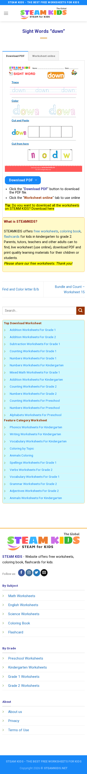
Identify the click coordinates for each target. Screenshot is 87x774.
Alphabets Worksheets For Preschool (35, 415)
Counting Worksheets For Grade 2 (33, 386)
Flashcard (15, 632)
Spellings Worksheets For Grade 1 (33, 462)
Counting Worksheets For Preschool (35, 400)
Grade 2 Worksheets (23, 686)
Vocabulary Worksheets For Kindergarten (38, 441)
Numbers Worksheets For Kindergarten (37, 365)
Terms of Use (18, 730)
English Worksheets (23, 605)
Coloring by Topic (22, 448)
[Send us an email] (44, 572)
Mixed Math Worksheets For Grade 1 (35, 372)
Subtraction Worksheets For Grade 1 (35, 344)
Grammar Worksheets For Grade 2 (33, 484)
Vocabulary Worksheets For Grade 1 (35, 476)
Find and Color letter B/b (20, 289)
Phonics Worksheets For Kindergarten (36, 427)
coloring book (70, 231)
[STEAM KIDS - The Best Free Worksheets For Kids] (43, 13)
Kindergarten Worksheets (27, 667)
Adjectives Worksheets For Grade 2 (34, 491)
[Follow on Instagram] (29, 572)
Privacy (13, 721)
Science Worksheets (23, 614)
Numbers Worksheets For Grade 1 (33, 358)
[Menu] (6, 13)
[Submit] (80, 311)
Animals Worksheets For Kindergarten (36, 498)
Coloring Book (19, 623)
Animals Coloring (21, 455)
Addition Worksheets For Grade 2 (33, 337)
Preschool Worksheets (25, 658)
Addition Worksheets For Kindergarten (36, 379)
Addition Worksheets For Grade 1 (33, 330)
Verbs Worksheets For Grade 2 (31, 470)
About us (15, 712)
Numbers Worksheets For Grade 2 (33, 393)
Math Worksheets (21, 596)
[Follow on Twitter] (36, 572)
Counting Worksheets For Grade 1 (33, 351)
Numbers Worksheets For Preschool (35, 408)
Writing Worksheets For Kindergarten (35, 434)
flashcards (11, 237)
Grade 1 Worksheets (23, 677)
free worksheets (46, 231)
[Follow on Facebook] (21, 572)
